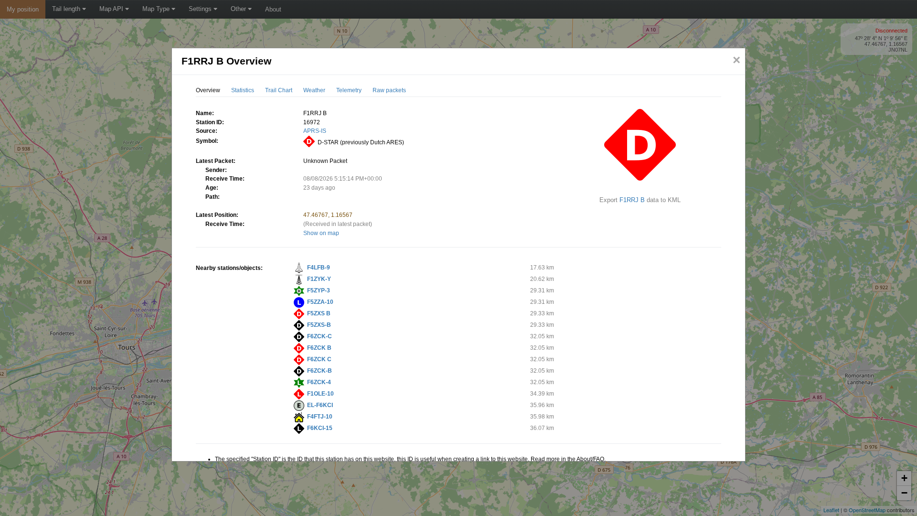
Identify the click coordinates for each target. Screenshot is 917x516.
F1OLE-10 (320, 393)
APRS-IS (314, 131)
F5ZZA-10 (320, 302)
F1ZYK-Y (319, 279)
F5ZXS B (319, 313)
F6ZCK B (319, 347)
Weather (314, 90)
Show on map (321, 233)
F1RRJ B (632, 200)
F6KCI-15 (319, 428)
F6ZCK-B (319, 370)
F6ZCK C (319, 359)
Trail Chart (278, 90)
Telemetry (349, 90)
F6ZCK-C (319, 336)
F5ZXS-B (319, 325)
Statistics (242, 90)
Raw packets (389, 90)
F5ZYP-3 (318, 290)
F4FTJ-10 (319, 416)
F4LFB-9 (318, 267)
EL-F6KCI (320, 405)
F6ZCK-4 (319, 382)
